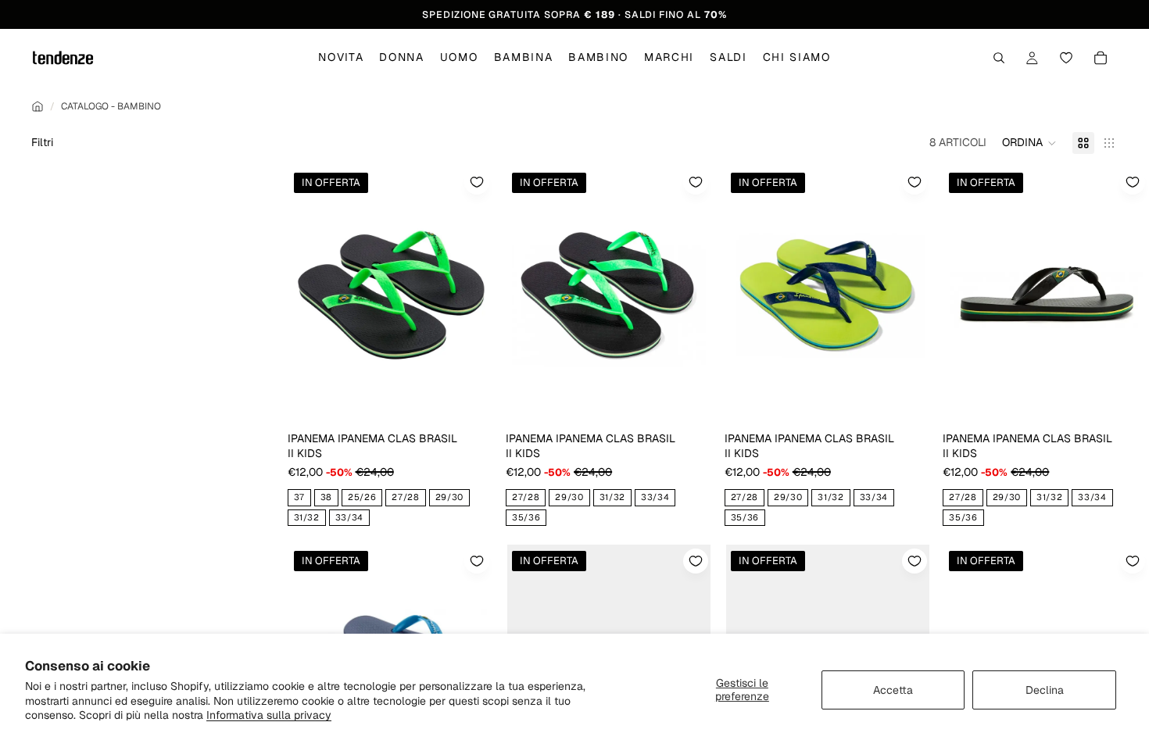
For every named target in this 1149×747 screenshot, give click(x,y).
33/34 (349, 517)
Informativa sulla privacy (268, 715)
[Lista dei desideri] (1066, 58)
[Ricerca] (999, 58)
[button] (1029, 143)
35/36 (526, 517)
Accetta (893, 690)
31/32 (307, 517)
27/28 (405, 496)
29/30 (449, 496)
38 (326, 496)
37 (299, 496)
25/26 (362, 496)
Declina (1045, 690)
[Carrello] (1100, 58)
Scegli (482, 399)
